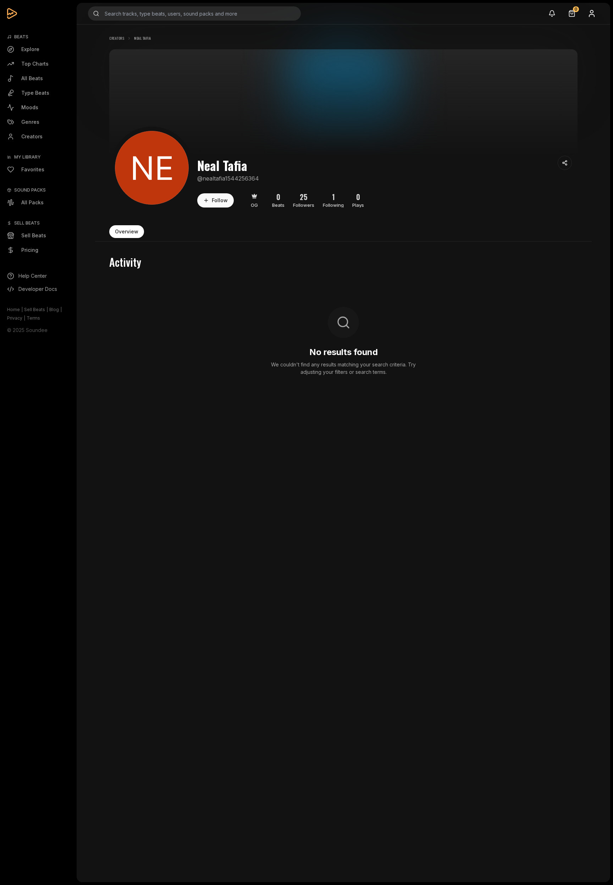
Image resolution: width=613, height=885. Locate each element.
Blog (54, 309)
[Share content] (565, 163)
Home (13, 309)
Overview (126, 231)
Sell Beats (34, 309)
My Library (27, 157)
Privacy (14, 318)
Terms (33, 318)
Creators (116, 38)
